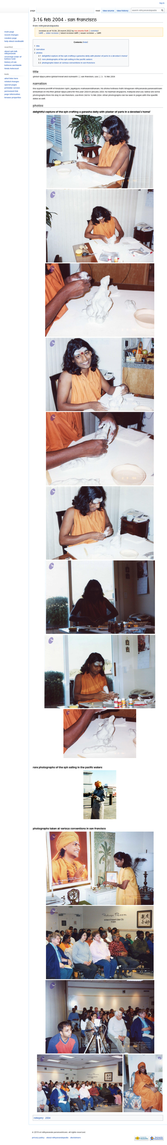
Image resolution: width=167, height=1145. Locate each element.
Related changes (11, 81)
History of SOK (10, 62)
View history (122, 10)
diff (40, 33)
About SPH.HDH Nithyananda (10, 52)
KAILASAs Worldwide (13, 65)
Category (38, 1117)
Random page (10, 38)
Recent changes (11, 34)
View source (108, 10)
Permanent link (11, 91)
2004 (47, 1117)
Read (98, 10)
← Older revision (51, 33)
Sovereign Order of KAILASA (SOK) (12, 57)
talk (86, 30)
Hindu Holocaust (11, 68)
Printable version (12, 87)
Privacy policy (38, 1137)
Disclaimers (75, 1137)
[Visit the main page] (14, 13)
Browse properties (12, 97)
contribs (94, 30)
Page (32, 10)
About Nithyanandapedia (57, 1137)
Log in (161, 3)
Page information (12, 94)
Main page (9, 31)
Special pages (10, 84)
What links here (11, 78)
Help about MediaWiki (14, 41)
